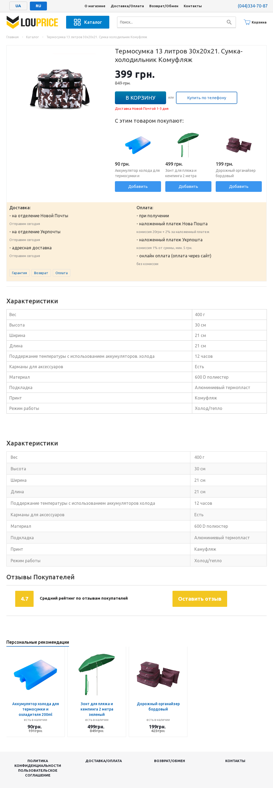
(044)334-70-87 (253, 5)
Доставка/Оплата (127, 6)
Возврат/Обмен (163, 6)
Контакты (193, 6)
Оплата (61, 273)
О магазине (95, 6)
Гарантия (19, 273)
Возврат (41, 273)
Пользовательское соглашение (37, 772)
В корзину (140, 98)
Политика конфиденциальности (37, 763)
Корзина (259, 22)
